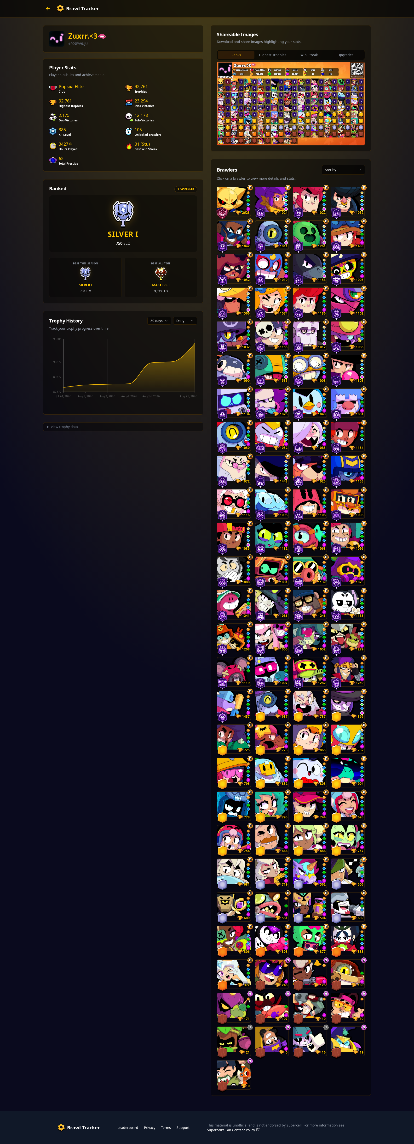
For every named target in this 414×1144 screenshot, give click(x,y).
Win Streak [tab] (309, 55)
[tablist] (291, 55)
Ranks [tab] (236, 55)
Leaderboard (128, 1127)
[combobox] (159, 321)
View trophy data (64, 426)
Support (183, 1127)
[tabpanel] (291, 103)
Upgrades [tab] (345, 55)
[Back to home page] (48, 8)
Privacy (149, 1127)
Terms (166, 1127)
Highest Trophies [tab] (272, 55)
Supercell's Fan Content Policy (231, 1130)
